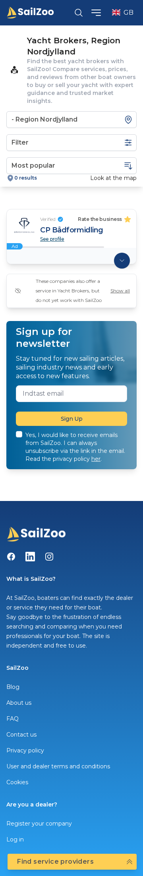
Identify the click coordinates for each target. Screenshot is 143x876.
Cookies (17, 782)
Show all (120, 291)
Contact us (21, 734)
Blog (12, 686)
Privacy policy (25, 750)
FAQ (12, 718)
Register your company (39, 823)
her (95, 458)
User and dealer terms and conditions (58, 766)
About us (18, 702)
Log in (15, 839)
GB (128, 12)
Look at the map (113, 178)
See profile (52, 239)
